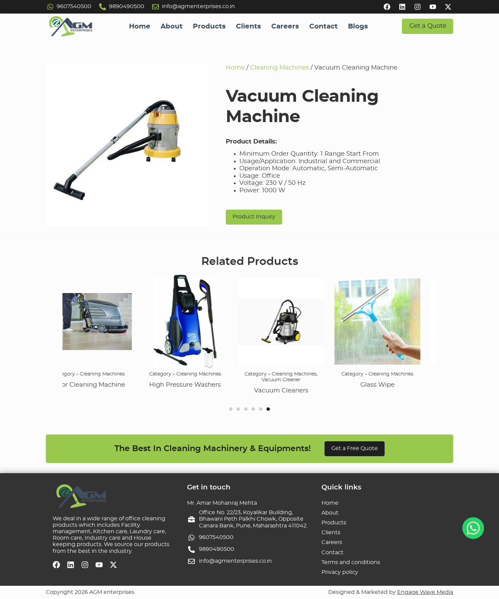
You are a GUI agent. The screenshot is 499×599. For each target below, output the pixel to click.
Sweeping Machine (419, 385)
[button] (231, 409)
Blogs (358, 26)
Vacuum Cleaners (227, 391)
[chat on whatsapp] (473, 528)
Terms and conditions (350, 562)
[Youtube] (433, 7)
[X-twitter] (448, 7)
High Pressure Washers (130, 385)
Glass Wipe (323, 385)
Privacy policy (339, 572)
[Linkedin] (402, 7)
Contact (323, 26)
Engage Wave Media (425, 592)
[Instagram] (417, 7)
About (172, 26)
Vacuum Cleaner (226, 380)
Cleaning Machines (279, 68)
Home (139, 26)
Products (209, 26)
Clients (248, 26)
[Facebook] (387, 7)
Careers (285, 26)
